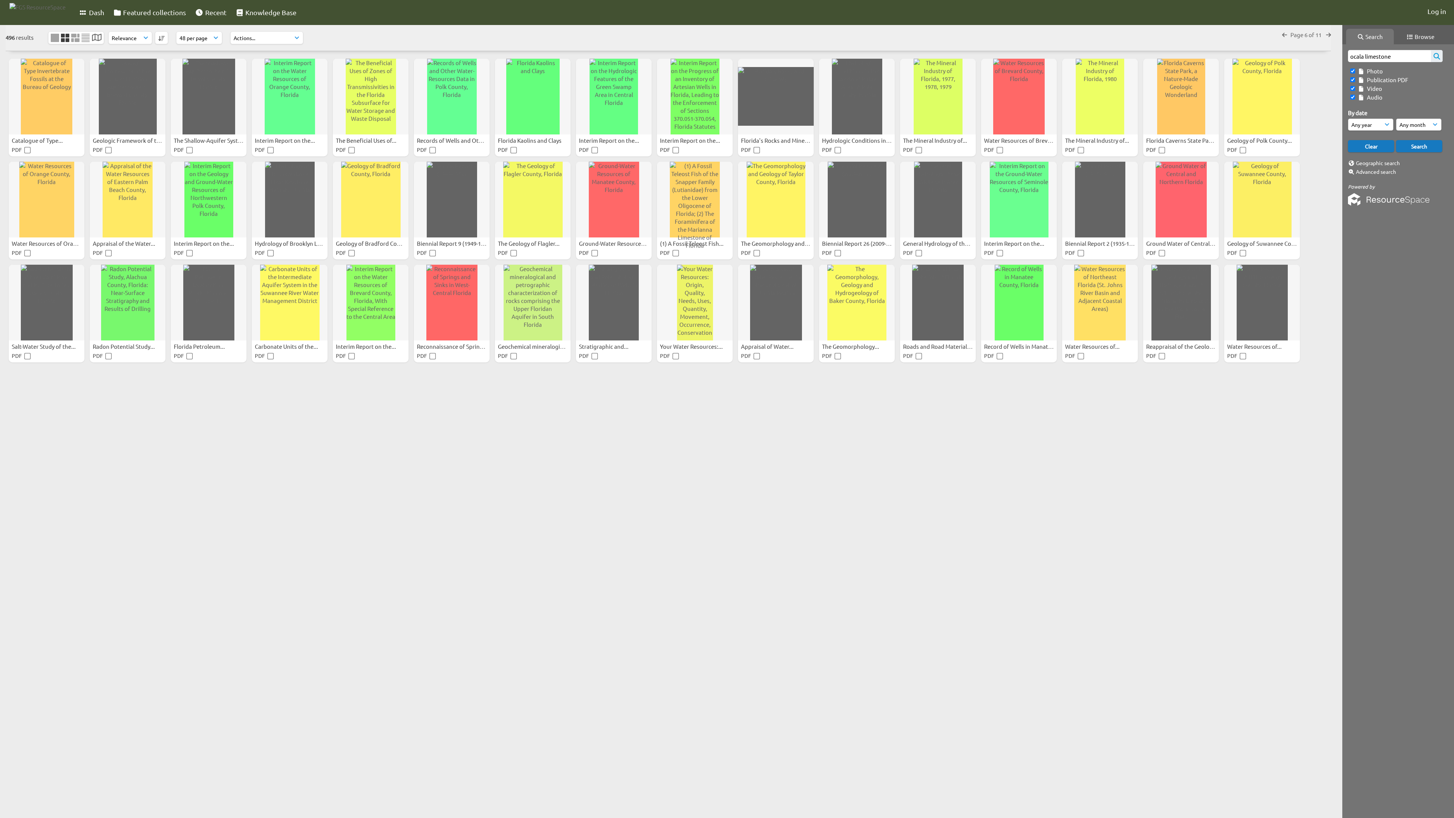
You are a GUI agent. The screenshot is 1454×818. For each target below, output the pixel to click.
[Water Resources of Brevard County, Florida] (1019, 96)
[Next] (1328, 34)
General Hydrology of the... (938, 243)
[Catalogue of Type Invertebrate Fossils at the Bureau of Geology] (46, 96)
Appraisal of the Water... (124, 243)
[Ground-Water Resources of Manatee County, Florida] (614, 199)
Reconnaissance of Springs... (454, 346)
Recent (215, 12)
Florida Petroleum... (200, 346)
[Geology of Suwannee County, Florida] (1262, 199)
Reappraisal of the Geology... (1183, 346)
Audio (1373, 97)
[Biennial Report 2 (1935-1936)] (1100, 199)
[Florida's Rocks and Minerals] (776, 96)
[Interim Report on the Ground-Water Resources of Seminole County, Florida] (1019, 199)
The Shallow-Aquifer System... (212, 140)
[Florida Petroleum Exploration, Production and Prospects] (208, 302)
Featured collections (154, 12)
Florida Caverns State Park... (1183, 140)
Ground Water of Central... (1180, 243)
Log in (1436, 11)
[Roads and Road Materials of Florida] (938, 302)
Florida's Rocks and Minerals (778, 140)
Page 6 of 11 (1306, 34)
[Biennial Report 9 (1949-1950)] (452, 199)
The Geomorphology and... (775, 243)
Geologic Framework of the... (130, 140)
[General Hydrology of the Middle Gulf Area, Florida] (938, 199)
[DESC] (161, 38)
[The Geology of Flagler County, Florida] (533, 199)
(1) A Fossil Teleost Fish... (692, 243)
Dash (95, 12)
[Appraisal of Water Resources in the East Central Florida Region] (776, 302)
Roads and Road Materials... (939, 346)
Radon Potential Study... (124, 346)
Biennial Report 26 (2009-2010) (861, 243)
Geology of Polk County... (1260, 140)
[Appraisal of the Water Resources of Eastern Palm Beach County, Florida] (127, 199)
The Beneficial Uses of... (367, 140)
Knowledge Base (270, 12)
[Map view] (96, 38)
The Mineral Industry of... (935, 140)
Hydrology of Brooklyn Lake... (293, 243)
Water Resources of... (1093, 346)
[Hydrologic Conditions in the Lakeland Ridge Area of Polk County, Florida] (857, 96)
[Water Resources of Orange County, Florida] (46, 199)
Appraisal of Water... (768, 346)
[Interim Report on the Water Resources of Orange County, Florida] (290, 96)
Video (1373, 88)
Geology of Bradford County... (375, 243)
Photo (1374, 71)
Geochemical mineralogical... (535, 346)
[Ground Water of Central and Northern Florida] (1181, 199)
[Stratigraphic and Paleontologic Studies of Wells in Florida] (614, 302)
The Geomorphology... (851, 346)
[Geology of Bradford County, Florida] (371, 199)
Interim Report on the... (285, 140)
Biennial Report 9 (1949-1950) (455, 243)
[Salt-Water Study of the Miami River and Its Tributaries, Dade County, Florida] (46, 302)
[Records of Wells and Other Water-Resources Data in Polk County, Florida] (452, 96)
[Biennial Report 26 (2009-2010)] (857, 199)
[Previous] (1284, 34)
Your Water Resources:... (692, 346)
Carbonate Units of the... (287, 346)
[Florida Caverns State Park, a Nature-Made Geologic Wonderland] (1181, 96)
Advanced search (1376, 171)
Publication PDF (1386, 79)
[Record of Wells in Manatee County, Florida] (1019, 302)
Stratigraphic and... (604, 346)
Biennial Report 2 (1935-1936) (1103, 243)
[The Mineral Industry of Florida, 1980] (1100, 96)
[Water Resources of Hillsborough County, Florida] (1262, 302)
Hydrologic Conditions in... (857, 140)
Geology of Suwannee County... (1268, 243)
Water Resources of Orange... (50, 243)
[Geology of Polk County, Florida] (1262, 96)
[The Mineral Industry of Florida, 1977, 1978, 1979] (938, 96)
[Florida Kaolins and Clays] (533, 96)
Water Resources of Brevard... (1023, 140)
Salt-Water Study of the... (44, 346)
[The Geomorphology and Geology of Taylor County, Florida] (776, 199)
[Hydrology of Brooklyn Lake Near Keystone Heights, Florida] (290, 199)
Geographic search (1378, 162)
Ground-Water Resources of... (617, 243)
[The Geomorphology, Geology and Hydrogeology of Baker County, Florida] (857, 302)
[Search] (1437, 56)
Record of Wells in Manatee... (1022, 346)
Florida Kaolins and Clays (530, 140)
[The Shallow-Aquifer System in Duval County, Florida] (208, 96)
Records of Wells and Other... (455, 140)
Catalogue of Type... (38, 140)
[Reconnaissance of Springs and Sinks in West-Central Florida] (452, 302)
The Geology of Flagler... (529, 243)
